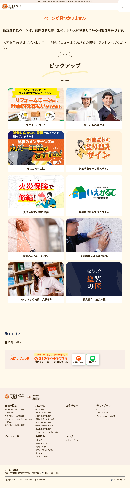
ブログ (69, 436)
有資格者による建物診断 (14, 416)
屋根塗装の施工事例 (43, 416)
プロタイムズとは (42, 443)
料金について (101, 409)
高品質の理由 (10, 412)
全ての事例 (39, 409)
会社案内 (40, 436)
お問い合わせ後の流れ (44, 450)
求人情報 (38, 453)
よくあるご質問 (41, 456)
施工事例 (40, 405)
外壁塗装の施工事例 (43, 412)
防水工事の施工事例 (43, 422)
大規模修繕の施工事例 (44, 425)
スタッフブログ (72, 440)
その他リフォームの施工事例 (46, 432)
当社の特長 (11, 405)
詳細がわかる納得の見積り (15, 425)
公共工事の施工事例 (43, 429)
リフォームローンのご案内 (106, 416)
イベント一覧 (12, 436)
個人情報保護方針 (119, 479)
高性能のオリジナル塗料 (14, 409)
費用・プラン (103, 405)
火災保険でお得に (103, 412)
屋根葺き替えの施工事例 (45, 419)
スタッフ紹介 (40, 447)
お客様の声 (72, 405)
